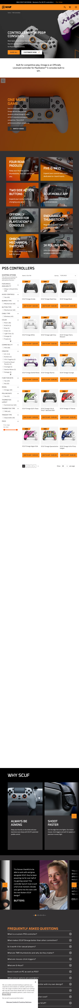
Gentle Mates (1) (10, 369)
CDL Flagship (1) (10, 359)
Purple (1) (7, 339)
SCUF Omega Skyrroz (47, 373)
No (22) (6, 384)
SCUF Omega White (28, 335)
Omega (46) (8, 390)
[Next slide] (74, 816)
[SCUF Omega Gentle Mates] (31, 361)
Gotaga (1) (7, 372)
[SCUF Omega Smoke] (31, 288)
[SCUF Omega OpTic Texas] (31, 397)
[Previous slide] (4, 885)
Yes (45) (7, 297)
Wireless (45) (8, 316)
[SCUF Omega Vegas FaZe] (31, 435)
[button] (6, 7)
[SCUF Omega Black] (68, 288)
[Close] (35, 982)
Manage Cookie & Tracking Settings (19, 1002)
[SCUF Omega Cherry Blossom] (68, 324)
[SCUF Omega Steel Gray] (49, 288)
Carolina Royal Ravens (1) (9, 363)
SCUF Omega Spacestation (49, 446)
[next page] (38, 466)
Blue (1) (6, 328)
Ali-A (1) (7, 354)
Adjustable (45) (9, 418)
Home (9, 13)
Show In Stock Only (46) (11, 290)
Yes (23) (7, 381)
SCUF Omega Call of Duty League (68, 447)
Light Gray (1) (9, 334)
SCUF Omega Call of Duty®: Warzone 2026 (48, 409)
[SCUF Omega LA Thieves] (68, 397)
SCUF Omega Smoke (28, 299)
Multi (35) (7, 323)
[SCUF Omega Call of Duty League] (68, 435)
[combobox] (68, 275)
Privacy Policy (6, 994)
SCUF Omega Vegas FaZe (30, 446)
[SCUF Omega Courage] (68, 361)
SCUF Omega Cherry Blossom (66, 336)
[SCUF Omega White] (31, 324)
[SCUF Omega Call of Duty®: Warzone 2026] (49, 397)
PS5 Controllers (16, 13)
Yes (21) (7, 396)
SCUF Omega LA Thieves (67, 409)
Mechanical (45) (9, 304)
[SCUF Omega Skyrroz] (49, 361)
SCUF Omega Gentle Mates (30, 373)
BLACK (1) (7, 325)
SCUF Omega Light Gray (48, 335)
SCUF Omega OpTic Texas (30, 409)
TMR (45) (7, 411)
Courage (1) (8, 367)
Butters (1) (8, 357)
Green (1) (7, 331)
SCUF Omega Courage (67, 373)
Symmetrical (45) (10, 405)
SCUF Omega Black (66, 299)
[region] (19, 993)
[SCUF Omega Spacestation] (49, 435)
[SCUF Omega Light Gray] (49, 324)
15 (63, 466)
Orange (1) (7, 336)
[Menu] (76, 7)
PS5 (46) (7, 348)
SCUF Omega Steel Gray (48, 299)
